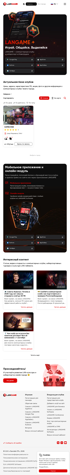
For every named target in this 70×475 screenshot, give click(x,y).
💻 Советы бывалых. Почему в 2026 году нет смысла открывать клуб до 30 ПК (17, 294)
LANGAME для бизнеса (56, 406)
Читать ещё (35, 355)
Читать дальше (26, 307)
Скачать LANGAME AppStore (32, 407)
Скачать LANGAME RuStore (32, 423)
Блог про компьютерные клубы (56, 422)
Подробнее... (44, 467)
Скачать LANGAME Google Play (32, 413)
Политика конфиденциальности (15, 454)
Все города (42, 4)
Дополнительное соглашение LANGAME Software (22, 468)
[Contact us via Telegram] (62, 442)
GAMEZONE (9, 127)
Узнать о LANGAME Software (54, 410)
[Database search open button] (65, 98)
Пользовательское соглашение (15, 458)
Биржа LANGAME (53, 418)
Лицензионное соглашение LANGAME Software (21, 461)
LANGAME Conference (55, 415)
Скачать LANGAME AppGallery (32, 418)
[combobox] (31, 4)
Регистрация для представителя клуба (55, 399)
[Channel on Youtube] (65, 442)
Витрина (28, 428)
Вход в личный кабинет (34, 431)
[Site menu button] (65, 4)
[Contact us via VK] (58, 442)
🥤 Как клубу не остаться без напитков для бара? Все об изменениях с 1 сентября (16, 335)
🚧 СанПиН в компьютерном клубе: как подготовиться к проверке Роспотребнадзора (50, 294)
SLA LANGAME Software (12, 464)
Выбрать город (35, 155)
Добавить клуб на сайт (56, 403)
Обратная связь (31, 403)
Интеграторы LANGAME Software (56, 431)
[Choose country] (24, 4)
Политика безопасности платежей (16, 471)
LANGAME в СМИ (53, 426)
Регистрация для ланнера (31, 399)
